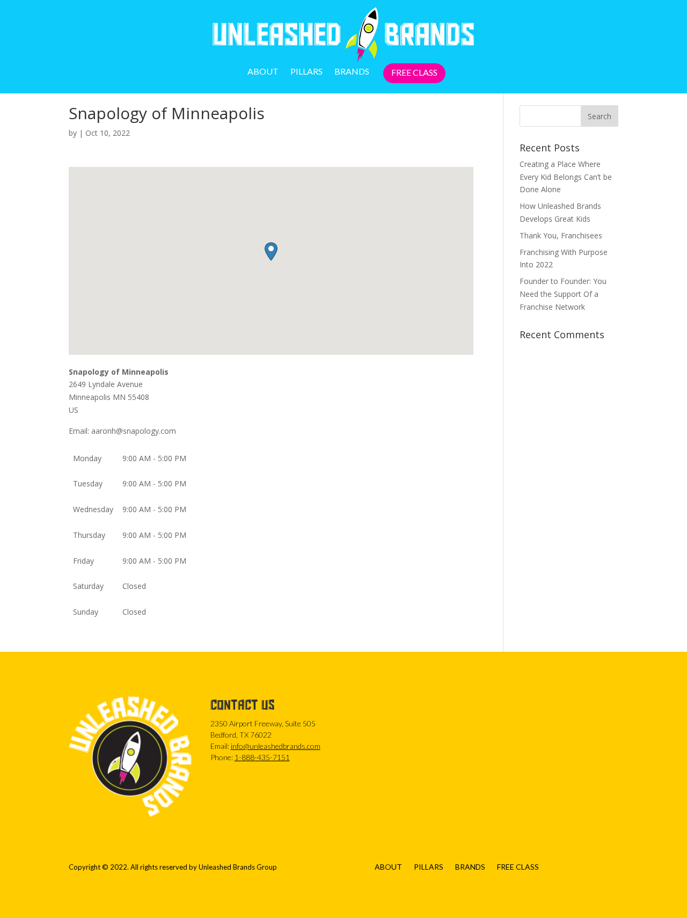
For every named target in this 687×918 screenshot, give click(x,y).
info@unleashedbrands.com (275, 746)
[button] (271, 251)
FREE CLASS (414, 73)
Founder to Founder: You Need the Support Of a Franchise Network (563, 294)
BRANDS (351, 72)
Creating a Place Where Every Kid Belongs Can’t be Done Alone (566, 177)
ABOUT (263, 72)
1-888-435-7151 (262, 757)
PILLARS (306, 72)
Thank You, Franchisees (561, 235)
